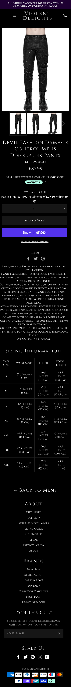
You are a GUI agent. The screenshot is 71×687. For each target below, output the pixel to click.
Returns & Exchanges (34, 523)
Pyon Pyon (33, 597)
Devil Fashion (34, 575)
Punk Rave (34, 569)
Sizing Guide (34, 528)
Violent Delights (39, 668)
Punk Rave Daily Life (33, 591)
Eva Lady (33, 586)
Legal (34, 540)
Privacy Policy (33, 545)
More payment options (34, 241)
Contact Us (33, 534)
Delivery (33, 518)
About (33, 550)
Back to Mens (37, 490)
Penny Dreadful (33, 602)
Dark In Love (33, 580)
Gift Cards (33, 512)
